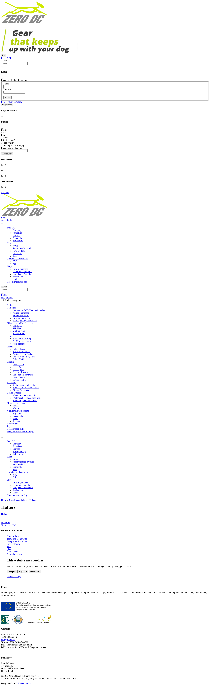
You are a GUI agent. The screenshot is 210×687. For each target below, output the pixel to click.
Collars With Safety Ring (24, 356)
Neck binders (19, 344)
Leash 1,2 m (18, 364)
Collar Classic (19, 349)
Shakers (16, 421)
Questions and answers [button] (17, 258)
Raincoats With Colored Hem (26, 387)
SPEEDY (17, 328)
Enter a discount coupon (12, 148)
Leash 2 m (17, 367)
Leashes (10, 362)
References (18, 240)
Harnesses (11, 307)
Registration (7, 105)
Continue (5, 192)
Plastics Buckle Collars (23, 354)
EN (3, 55)
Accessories (12, 423)
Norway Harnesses (21, 318)
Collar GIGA (19, 359)
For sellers (17, 233)
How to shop (13, 536)
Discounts (17, 253)
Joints (15, 418)
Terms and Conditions (22, 271)
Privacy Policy (19, 238)
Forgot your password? (11, 102)
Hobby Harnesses (21, 315)
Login (15, 279)
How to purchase (20, 269)
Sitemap (10, 549)
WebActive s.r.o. (23, 683)
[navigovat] (2, 223)
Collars (10, 346)
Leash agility (18, 369)
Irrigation (17, 413)
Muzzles (16, 408)
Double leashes (19, 380)
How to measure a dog (17, 282)
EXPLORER (19, 333)
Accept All (12, 571)
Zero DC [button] (11, 227)
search (4, 60)
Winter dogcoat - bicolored (25, 400)
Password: (8, 89)
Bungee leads (13, 336)
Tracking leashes (20, 372)
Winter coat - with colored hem (26, 398)
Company (17, 230)
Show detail (35, 571)
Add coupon (7, 154)
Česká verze (12, 551)
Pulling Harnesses (21, 313)
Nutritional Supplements (18, 411)
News (15, 246)
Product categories (13, 300)
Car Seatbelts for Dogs (23, 374)
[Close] (2, 78)
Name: (6, 83)
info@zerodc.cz (8, 639)
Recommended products (23, 248)
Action (10, 305)
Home (4, 500)
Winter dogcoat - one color (25, 395)
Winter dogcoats (14, 393)
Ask (14, 264)
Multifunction (19, 331)
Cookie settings (14, 576)
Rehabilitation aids (15, 429)
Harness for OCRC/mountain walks (29, 310)
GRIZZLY (17, 326)
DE (10, 58)
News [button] (9, 243)
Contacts (16, 235)
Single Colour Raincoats (24, 385)
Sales (15, 256)
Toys (9, 426)
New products (19, 251)
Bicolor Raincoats (21, 390)
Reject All (23, 571)
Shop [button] (9, 266)
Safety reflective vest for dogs (20, 431)
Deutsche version (14, 554)
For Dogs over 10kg (22, 341)
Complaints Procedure (23, 274)
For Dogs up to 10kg (22, 338)
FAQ (15, 261)
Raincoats (11, 382)
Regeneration (19, 416)
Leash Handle (19, 377)
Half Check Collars (21, 351)
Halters (16, 405)
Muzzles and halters (16, 403)
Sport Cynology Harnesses (25, 320)
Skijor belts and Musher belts (20, 323)
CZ (6, 58)
